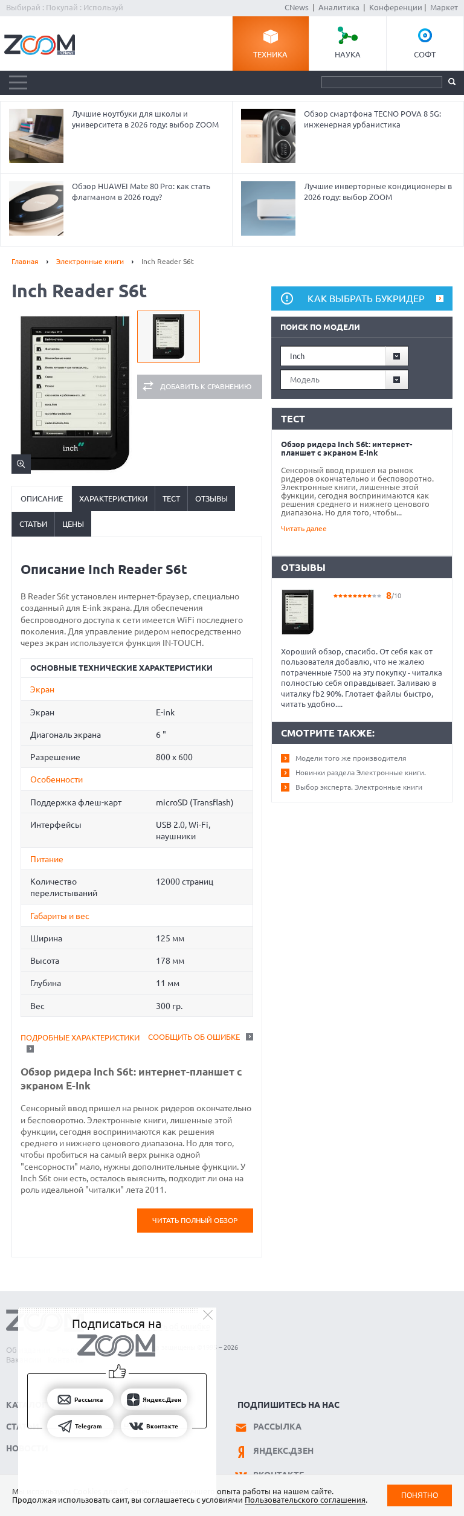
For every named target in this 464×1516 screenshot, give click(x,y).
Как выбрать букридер (366, 298)
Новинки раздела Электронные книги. (360, 772)
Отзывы (211, 498)
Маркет (444, 7)
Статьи (33, 524)
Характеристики (113, 498)
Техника (270, 54)
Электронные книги (90, 261)
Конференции (395, 7)
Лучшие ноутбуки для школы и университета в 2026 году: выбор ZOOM (145, 119)
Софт (425, 54)
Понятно (419, 1495)
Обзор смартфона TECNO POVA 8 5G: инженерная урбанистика (372, 119)
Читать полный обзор (194, 1220)
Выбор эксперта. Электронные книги (358, 787)
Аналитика (338, 7)
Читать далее (304, 528)
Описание (42, 498)
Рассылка (277, 1426)
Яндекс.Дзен (283, 1451)
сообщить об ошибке (194, 1037)
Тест (171, 498)
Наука (348, 54)
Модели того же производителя (351, 758)
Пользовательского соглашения (305, 1499)
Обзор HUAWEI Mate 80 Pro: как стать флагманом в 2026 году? (141, 191)
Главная (25, 261)
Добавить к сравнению (205, 386)
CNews (297, 7)
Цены (73, 524)
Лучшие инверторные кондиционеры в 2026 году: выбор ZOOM (378, 191)
